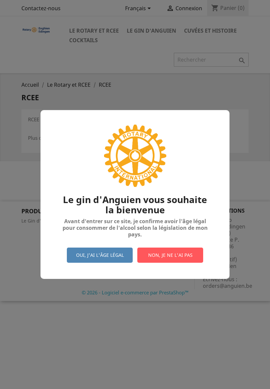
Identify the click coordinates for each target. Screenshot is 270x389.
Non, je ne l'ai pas (170, 255)
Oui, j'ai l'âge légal (100, 255)
